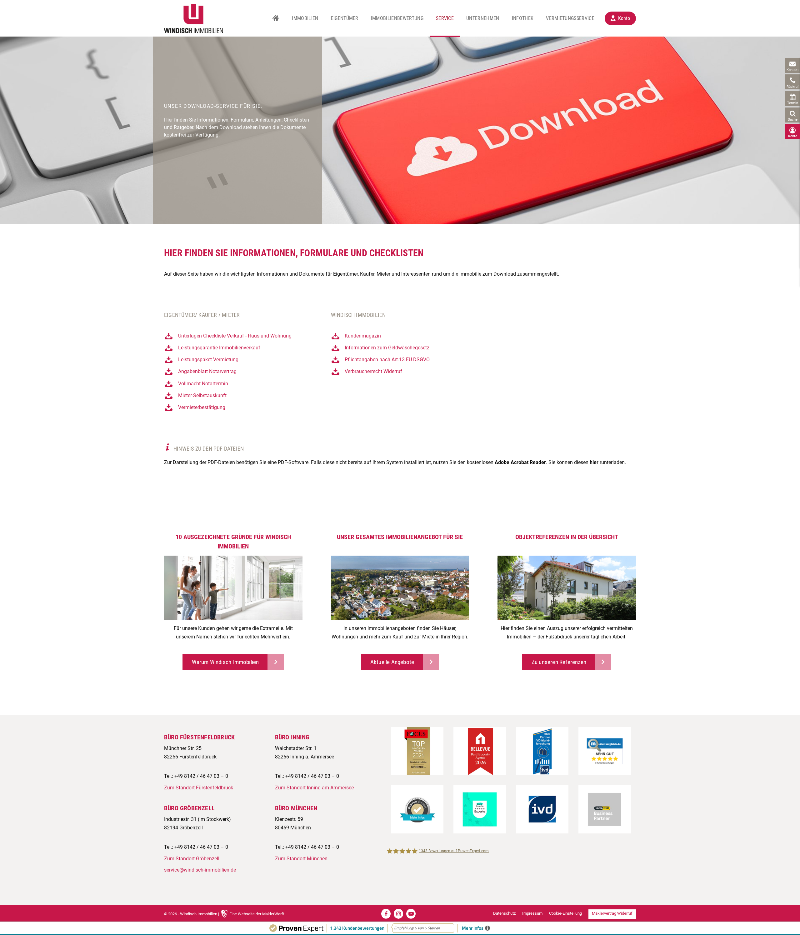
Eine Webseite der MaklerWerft (256, 914)
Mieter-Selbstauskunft (202, 395)
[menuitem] (276, 18)
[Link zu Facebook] (386, 914)
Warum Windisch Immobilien (225, 662)
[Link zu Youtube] (411, 914)
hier (594, 462)
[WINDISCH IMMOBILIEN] (193, 18)
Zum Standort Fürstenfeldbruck (198, 788)
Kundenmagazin (363, 336)
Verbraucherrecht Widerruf (373, 371)
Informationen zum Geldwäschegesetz (387, 348)
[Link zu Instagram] (398, 914)
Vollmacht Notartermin (203, 384)
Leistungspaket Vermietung (208, 359)
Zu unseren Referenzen (559, 662)
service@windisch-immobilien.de (200, 870)
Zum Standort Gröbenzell (191, 859)
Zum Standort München (301, 859)
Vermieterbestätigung (201, 407)
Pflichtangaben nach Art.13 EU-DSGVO (387, 359)
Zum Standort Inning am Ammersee (314, 788)
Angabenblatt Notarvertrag (207, 371)
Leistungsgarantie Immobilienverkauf (219, 348)
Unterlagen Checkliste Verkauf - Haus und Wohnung (235, 336)
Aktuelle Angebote (392, 662)
